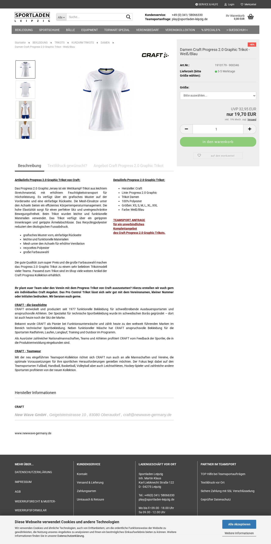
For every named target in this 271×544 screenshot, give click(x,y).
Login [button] (230, 4)
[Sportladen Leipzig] (32, 16)
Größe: (184, 87)
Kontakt (82, 474)
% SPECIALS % (210, 30)
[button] (186, 129)
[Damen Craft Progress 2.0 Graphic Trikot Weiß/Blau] (106, 99)
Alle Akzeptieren (239, 524)
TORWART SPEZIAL (117, 30)
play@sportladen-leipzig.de (156, 499)
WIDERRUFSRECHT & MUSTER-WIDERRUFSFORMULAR (35, 506)
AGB (18, 491)
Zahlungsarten (86, 491)
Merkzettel (249, 4)
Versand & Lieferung (90, 482)
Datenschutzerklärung (70, 535)
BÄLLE (70, 30)
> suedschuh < (237, 30)
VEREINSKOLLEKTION (180, 30)
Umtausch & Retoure (90, 499)
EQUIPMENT (89, 30)
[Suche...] (128, 17)
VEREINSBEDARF (147, 30)
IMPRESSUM (23, 482)
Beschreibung (29, 165)
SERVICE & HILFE (208, 4)
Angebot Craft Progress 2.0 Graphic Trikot (128, 165)
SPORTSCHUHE (49, 30)
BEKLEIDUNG (24, 30)
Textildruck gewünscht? (67, 165)
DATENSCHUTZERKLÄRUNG (33, 472)
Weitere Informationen (239, 533)
